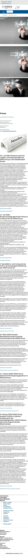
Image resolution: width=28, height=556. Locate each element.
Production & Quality (8, 510)
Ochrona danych (4, 547)
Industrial (5, 515)
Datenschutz (3, 545)
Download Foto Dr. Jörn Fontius (7, 331)
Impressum (2, 543)
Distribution (6, 517)
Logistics (5, 513)
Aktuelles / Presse (7, 508)
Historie (5, 505)
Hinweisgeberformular (5, 548)
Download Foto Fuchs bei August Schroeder (10, 488)
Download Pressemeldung (5, 208)
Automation (6, 518)
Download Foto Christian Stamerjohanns (9, 370)
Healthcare (6, 521)
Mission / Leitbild (7, 502)
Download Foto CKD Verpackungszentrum (9, 410)
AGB (1, 544)
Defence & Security (8, 520)
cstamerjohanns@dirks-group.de (9, 131)
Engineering (6, 512)
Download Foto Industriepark (6, 211)
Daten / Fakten (6, 503)
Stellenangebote (7, 524)
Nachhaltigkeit (6, 506)
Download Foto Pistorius (5, 260)
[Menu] (3, 12)
